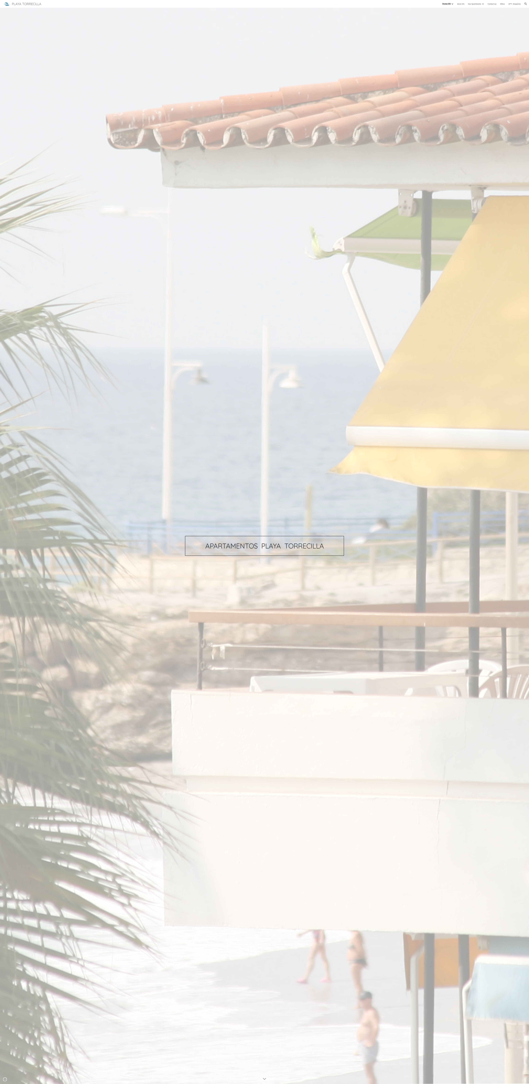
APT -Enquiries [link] (514, 4)
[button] (525, 4)
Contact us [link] (492, 4)
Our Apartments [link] (474, 4)
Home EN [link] (446, 4)
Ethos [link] (502, 4)
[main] (264, 546)
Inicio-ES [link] (460, 4)
